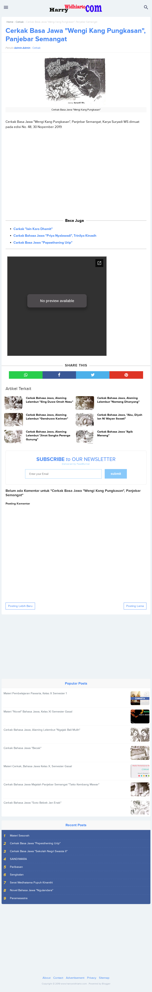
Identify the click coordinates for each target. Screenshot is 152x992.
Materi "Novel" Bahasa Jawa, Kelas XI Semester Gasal (38, 711)
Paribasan (16, 867)
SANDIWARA (18, 859)
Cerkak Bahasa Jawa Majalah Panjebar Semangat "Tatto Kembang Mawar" (51, 784)
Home (10, 22)
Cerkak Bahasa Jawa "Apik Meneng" (115, 434)
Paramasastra (19, 898)
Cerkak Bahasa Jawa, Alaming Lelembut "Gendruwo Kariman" (47, 417)
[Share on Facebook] (59, 375)
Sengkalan (17, 875)
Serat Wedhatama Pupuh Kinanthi (31, 882)
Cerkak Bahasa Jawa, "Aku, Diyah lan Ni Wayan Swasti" (119, 417)
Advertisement (75, 978)
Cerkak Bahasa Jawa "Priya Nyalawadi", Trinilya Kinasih (54, 236)
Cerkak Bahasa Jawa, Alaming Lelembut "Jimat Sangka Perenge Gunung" (48, 435)
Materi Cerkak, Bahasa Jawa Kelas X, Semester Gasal (38, 766)
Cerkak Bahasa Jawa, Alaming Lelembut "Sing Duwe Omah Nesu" (49, 400)
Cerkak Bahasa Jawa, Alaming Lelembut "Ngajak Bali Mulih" (42, 730)
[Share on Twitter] (92, 375)
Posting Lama (135, 606)
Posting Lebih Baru (20, 606)
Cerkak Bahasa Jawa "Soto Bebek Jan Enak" (32, 803)
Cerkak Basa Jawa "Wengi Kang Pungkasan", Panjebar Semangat (76, 35)
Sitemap (104, 978)
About (46, 978)
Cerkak (20, 22)
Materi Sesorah (19, 835)
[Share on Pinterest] (126, 375)
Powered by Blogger (99, 983)
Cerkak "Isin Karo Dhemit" (33, 229)
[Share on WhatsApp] (25, 375)
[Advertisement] (76, 171)
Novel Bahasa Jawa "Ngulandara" (31, 890)
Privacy (91, 978)
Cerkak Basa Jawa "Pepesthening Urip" (42, 243)
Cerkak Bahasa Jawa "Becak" (22, 748)
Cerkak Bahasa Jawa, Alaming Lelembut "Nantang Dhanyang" (118, 400)
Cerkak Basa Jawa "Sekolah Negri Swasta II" (38, 851)
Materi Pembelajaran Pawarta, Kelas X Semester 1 (35, 693)
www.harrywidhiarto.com (74, 983)
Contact (58, 978)
